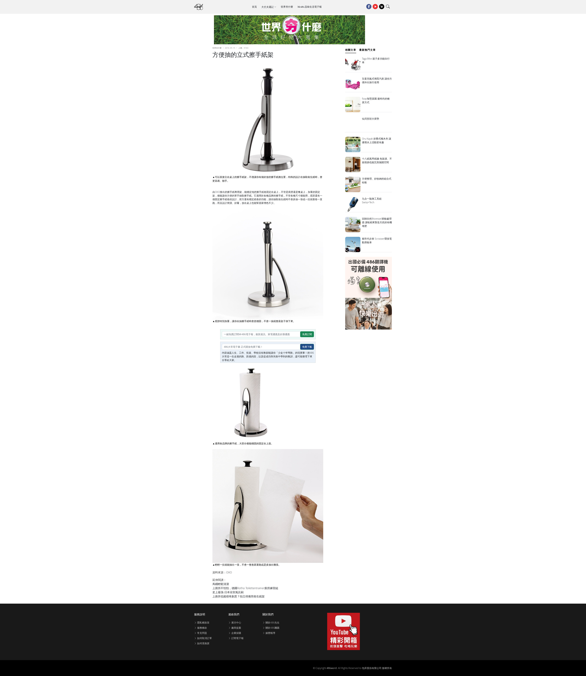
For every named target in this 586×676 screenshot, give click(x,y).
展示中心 (236, 622)
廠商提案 (236, 627)
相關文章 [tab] (350, 49)
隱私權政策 (203, 622)
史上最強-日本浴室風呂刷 (228, 592)
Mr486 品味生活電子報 (310, 6)
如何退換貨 (203, 643)
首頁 (254, 6)
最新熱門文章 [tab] (367, 49)
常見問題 (202, 633)
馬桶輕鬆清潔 (220, 584)
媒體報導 (270, 633)
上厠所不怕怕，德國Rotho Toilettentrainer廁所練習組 (245, 588)
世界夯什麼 (287, 6)
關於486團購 (272, 627)
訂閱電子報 (237, 638)
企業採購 (236, 633)
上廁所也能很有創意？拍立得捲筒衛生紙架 (238, 596)
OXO (229, 572)
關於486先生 (272, 622)
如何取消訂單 (204, 638)
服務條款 (202, 627)
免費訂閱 (307, 334)
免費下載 (307, 346)
